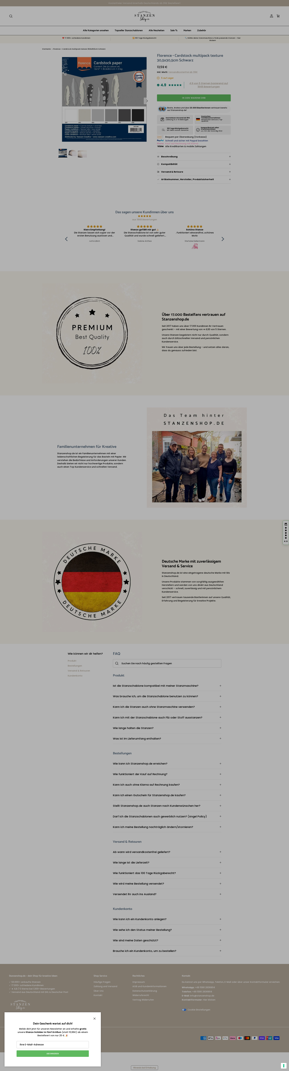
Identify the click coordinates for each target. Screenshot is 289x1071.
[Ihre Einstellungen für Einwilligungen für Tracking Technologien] (284, 1066)
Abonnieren (53, 1053)
